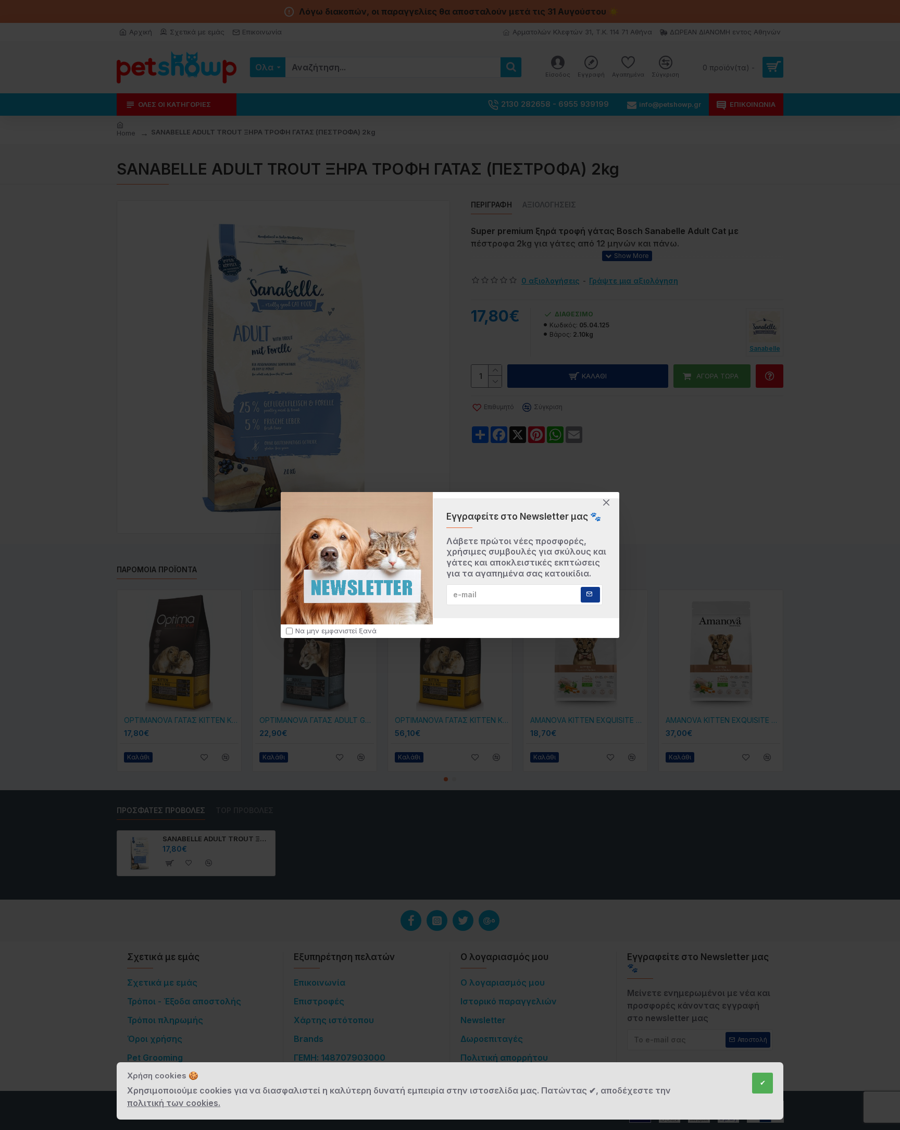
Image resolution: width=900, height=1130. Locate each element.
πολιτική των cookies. (173, 1103)
